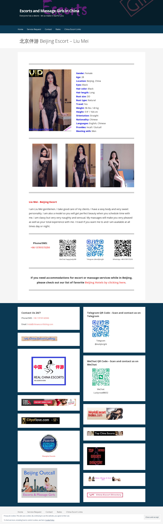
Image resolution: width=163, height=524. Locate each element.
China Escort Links (72, 29)
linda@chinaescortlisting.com (40, 324)
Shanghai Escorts (48, 456)
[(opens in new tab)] (95, 256)
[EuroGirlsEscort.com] (48, 405)
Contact (48, 29)
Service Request (34, 29)
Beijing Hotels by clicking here (105, 282)
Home (20, 29)
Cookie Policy (49, 520)
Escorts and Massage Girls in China (49, 10)
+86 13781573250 (40, 247)
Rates (58, 29)
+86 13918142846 (41, 318)
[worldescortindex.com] (105, 419)
